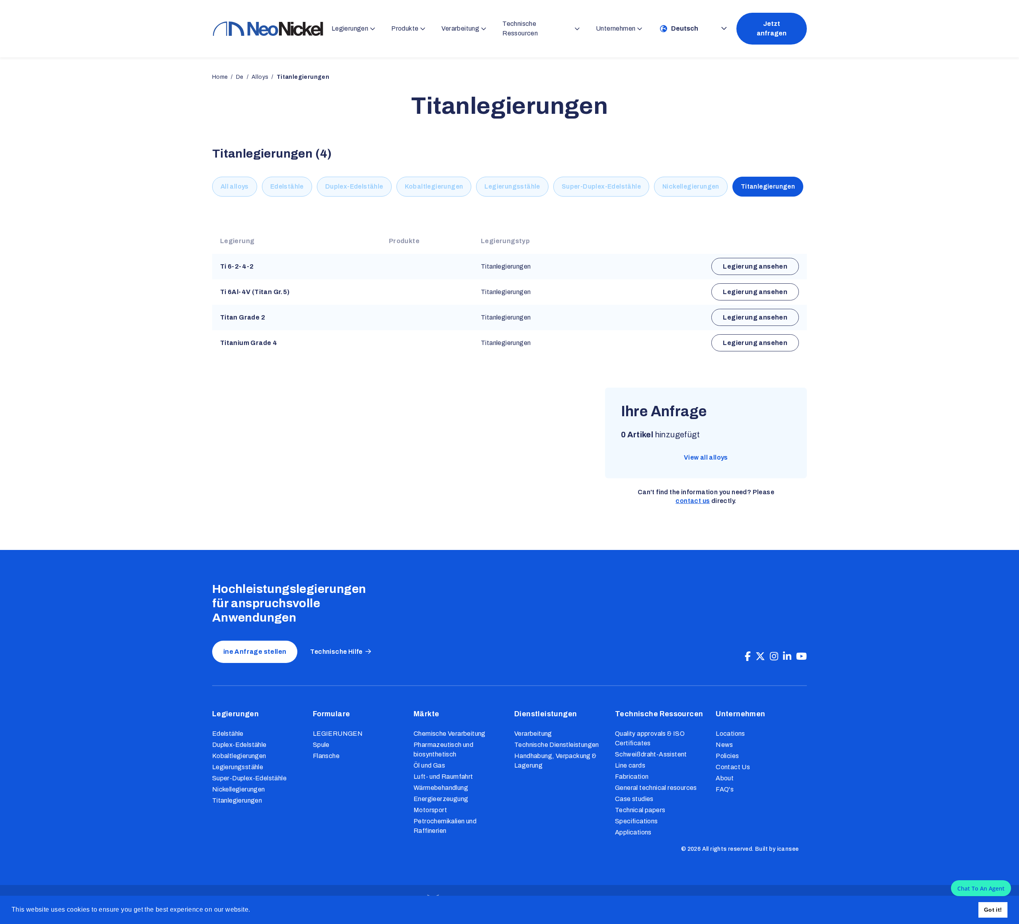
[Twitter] (760, 656)
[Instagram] (774, 656)
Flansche (326, 755)
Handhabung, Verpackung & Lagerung (555, 760)
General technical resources (656, 787)
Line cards (630, 765)
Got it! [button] (993, 909)
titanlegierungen (303, 77)
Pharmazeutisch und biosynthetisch (443, 749)
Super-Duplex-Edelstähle (601, 186)
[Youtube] (801, 656)
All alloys (235, 186)
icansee (788, 849)
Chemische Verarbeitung (450, 733)
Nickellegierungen (690, 186)
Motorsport (430, 810)
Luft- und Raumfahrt (443, 776)
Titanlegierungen (768, 186)
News (724, 744)
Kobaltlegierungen (434, 186)
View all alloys (706, 457)
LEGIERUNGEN (338, 733)
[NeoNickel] (268, 28)
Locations (730, 733)
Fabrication (631, 776)
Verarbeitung (533, 733)
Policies (727, 755)
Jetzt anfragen (772, 28)
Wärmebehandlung (441, 787)
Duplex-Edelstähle (354, 186)
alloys (260, 77)
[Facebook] (748, 656)
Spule (321, 744)
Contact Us (733, 767)
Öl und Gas (429, 765)
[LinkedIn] (787, 656)
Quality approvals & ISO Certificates (650, 738)
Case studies (634, 798)
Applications (633, 832)
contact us (692, 500)
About (725, 778)
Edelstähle (287, 186)
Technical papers (640, 810)
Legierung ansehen (755, 266)
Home (220, 77)
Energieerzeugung (441, 798)
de (240, 77)
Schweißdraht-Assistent (651, 754)
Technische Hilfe (336, 651)
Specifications (636, 821)
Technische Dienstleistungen (556, 744)
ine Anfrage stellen (255, 651)
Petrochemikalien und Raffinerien (445, 826)
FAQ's (725, 789)
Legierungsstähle (512, 186)
